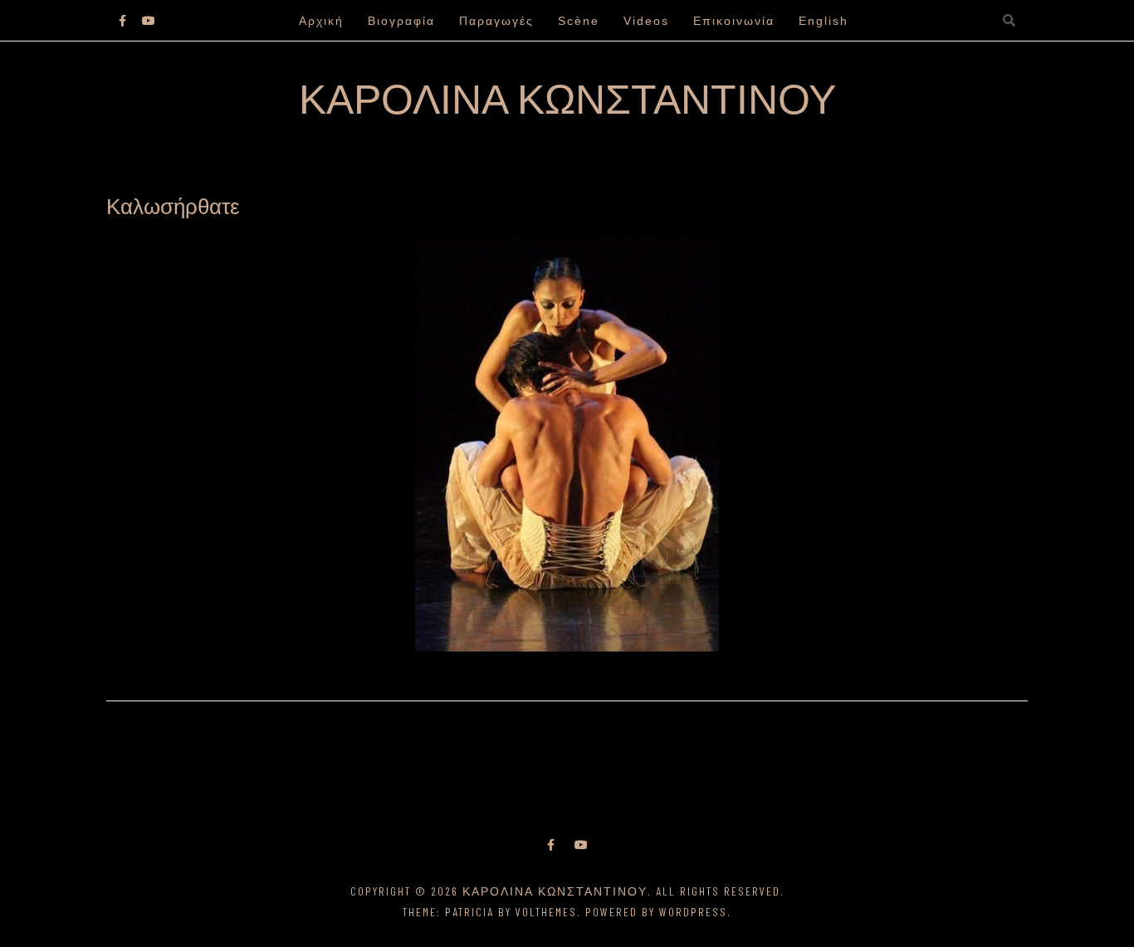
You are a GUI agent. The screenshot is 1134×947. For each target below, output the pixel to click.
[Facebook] (551, 845)
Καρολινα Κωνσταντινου (567, 97)
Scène (578, 20)
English (823, 20)
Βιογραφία (401, 20)
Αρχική (321, 20)
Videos (646, 20)
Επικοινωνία (734, 20)
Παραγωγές (496, 20)
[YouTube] (581, 845)
